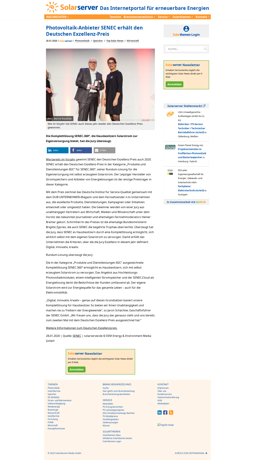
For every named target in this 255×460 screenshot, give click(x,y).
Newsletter (108, 403)
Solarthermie (54, 391)
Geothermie (53, 416)
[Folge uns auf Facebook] (165, 413)
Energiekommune (56, 428)
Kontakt (201, 17)
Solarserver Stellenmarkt (185, 106)
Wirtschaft (133, 40)
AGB (160, 400)
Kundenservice (165, 394)
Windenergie (54, 406)
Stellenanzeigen (110, 422)
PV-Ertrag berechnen (113, 406)
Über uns (162, 391)
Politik (50, 422)
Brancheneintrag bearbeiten (116, 394)
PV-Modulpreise (110, 416)
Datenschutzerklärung (168, 397)
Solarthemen (182, 17)
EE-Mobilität (53, 397)
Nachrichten (56, 17)
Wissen (106, 425)
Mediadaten (163, 403)
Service (163, 17)
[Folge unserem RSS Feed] (171, 413)
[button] (58, 150)
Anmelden (77, 369)
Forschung (53, 419)
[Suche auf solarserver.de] (205, 49)
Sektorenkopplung (56, 403)
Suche (106, 387)
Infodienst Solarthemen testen (117, 438)
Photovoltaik (82, 40)
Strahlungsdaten (111, 419)
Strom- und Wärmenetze (59, 400)
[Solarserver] (72, 7)
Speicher (98, 40)
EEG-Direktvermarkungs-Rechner (119, 413)
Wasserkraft (54, 412)
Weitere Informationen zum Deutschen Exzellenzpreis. (81, 328)
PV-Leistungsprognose (113, 409)
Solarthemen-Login (112, 441)
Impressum (163, 387)
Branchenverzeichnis (138, 17)
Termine (115, 17)
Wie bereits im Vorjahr (61, 159)
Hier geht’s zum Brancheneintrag (119, 391)
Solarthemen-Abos (112, 435)
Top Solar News (114, 40)
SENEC (77, 336)
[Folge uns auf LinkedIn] (160, 413)
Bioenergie (53, 409)
